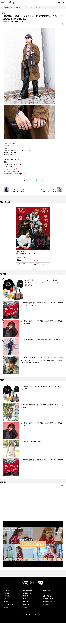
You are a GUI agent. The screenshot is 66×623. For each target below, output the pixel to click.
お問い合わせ (47, 596)
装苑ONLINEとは (48, 590)
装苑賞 (25, 607)
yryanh (15, 169)
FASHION (6, 590)
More (62, 485)
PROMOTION (26, 604)
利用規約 (45, 593)
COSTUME (6, 593)
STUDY (6, 601)
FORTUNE (25, 601)
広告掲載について (48, 599)
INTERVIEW (7, 596)
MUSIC (6, 607)
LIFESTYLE (25, 596)
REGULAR (6, 599)
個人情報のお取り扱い (49, 602)
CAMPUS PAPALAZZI (17, 22)
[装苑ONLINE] (6, 2)
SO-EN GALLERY (27, 593)
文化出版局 (46, 604)
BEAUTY (25, 599)
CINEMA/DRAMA (27, 590)
